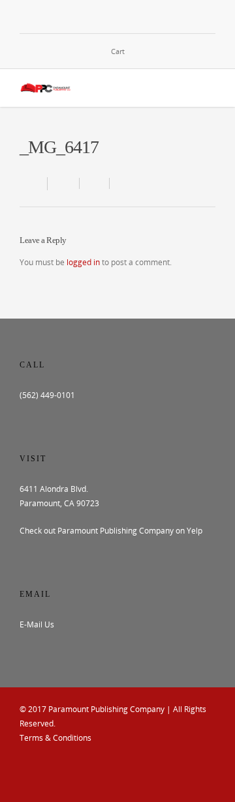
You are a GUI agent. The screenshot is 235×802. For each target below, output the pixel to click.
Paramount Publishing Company (106, 709)
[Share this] (64, 183)
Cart (118, 51)
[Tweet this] (95, 183)
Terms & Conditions (55, 737)
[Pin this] (121, 183)
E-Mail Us (37, 624)
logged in (83, 262)
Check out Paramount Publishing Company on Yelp (111, 530)
